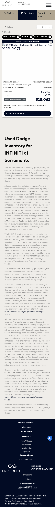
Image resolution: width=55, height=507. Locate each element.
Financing (26, 427)
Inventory (26, 436)
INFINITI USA (26, 432)
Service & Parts (26, 455)
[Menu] (49, 5)
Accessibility (21, 496)
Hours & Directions (26, 423)
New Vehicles (26, 441)
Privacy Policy (35, 496)
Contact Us (9, 496)
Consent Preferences (13, 501)
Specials (26, 452)
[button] (50, 438)
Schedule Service (26, 460)
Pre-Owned (26, 444)
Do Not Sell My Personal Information (26, 498)
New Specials (26, 448)
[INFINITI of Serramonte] (16, 3)
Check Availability (15, 113)
